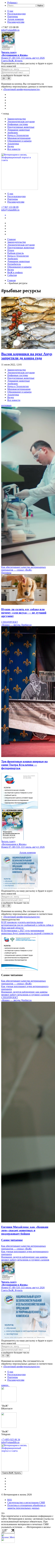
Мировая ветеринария (18, 138)
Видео (10, 146)
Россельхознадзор (16, 13)
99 (9, 78)
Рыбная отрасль (15, 253)
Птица (10, 250)
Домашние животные (18, 130)
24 (3, 78)
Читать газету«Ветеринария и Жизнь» (14, 53)
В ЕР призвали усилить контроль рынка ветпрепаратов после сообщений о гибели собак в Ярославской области (27, 925)
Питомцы (6, 572)
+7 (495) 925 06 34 (10, 1439)
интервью (6, 405)
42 (3, 906)
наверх (5, 1385)
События (12, 275)
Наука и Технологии (18, 135)
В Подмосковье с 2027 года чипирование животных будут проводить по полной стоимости (27, 932)
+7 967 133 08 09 (9, 207)
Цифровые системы (17, 124)
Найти (40, 5)
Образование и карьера (19, 141)
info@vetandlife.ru (10, 30)
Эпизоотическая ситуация (21, 121)
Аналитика (13, 143)
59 (9, 906)
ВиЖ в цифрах (15, 272)
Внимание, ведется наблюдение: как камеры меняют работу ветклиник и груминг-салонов (25, 993)
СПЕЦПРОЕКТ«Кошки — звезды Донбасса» (16, 623)
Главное (11, 239)
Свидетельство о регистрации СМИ (26, 1502)
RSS (9, 1499)
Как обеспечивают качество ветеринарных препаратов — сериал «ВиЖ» (23, 568)
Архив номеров (15, 19)
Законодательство (16, 118)
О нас (10, 11)
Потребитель (14, 264)
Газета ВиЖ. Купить (11, 60)
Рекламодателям (15, 22)
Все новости (13, 149)
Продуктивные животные (20, 127)
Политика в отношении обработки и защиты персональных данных (26, 1506)
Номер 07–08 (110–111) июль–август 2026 (23, 58)
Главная (11, 280)
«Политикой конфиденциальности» (21, 89)
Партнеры (12, 16)
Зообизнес (12, 132)
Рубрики (12, 2)
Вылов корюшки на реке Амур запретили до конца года (26, 356)
